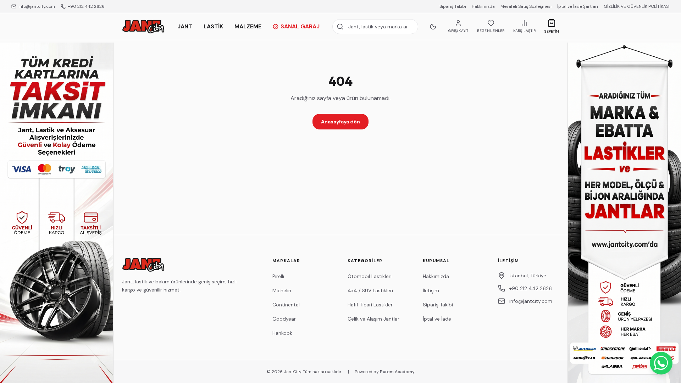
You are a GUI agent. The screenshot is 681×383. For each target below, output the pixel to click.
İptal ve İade (437, 319)
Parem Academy (397, 371)
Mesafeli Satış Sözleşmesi (526, 6)
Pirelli (278, 276)
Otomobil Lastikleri (370, 276)
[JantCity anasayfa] (143, 27)
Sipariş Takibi (452, 6)
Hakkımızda (483, 6)
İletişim (431, 290)
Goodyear (284, 319)
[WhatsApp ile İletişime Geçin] (661, 363)
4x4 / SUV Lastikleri (370, 290)
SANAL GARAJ (300, 26)
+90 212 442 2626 (86, 6)
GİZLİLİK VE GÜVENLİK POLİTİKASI (637, 6)
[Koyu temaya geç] (433, 26)
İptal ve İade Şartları (577, 6)
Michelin (281, 290)
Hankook (282, 333)
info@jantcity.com (36, 6)
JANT (184, 26)
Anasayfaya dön (340, 121)
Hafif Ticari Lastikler (370, 304)
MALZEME (247, 26)
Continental (286, 304)
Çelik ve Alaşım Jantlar (373, 319)
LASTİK (213, 26)
